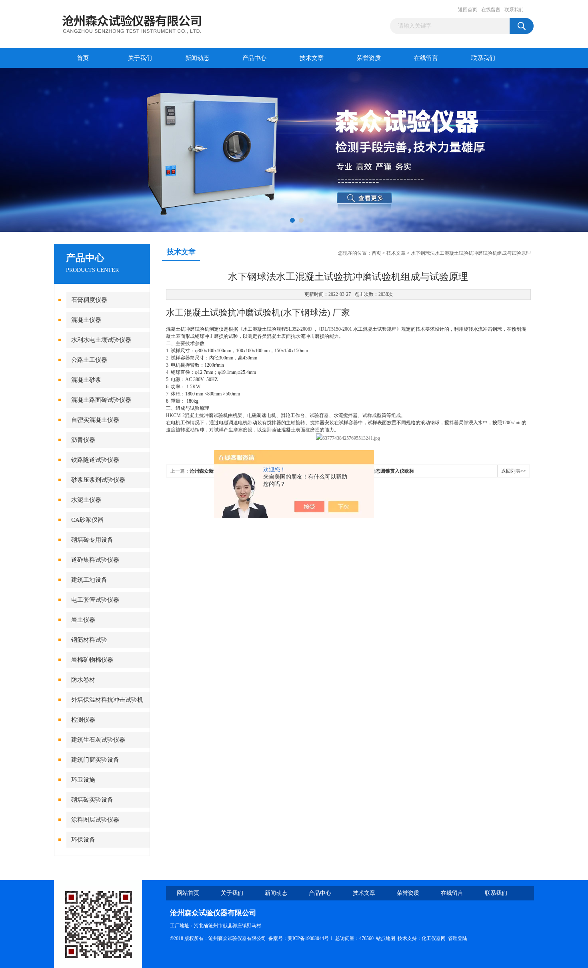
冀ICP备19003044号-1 (310, 938)
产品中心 (254, 58)
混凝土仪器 (86, 320)
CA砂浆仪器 (87, 520)
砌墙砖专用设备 (92, 540)
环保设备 (83, 839)
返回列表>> (513, 471)
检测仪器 (83, 720)
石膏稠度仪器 (89, 300)
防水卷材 (83, 680)
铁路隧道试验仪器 (95, 460)
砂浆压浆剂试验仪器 (98, 480)
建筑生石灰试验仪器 (98, 739)
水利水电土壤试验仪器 (101, 340)
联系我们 (514, 9)
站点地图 (385, 938)
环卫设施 (83, 779)
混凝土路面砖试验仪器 (101, 400)
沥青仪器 (83, 440)
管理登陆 (457, 938)
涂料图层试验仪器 (95, 819)
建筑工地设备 (89, 580)
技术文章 (312, 58)
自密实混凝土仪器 (95, 420)
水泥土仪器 (86, 500)
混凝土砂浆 (86, 380)
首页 (83, 58)
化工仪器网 (434, 938)
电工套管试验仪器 (95, 600)
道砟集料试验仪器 (95, 560)
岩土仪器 (83, 620)
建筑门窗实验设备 (95, 759)
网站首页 (188, 893)
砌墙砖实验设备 (92, 799)
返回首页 (467, 9)
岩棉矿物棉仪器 (92, 660)
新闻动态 (197, 58)
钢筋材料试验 (89, 640)
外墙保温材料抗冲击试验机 (107, 700)
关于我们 (140, 58)
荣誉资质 (369, 58)
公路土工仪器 (89, 360)
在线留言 (490, 9)
